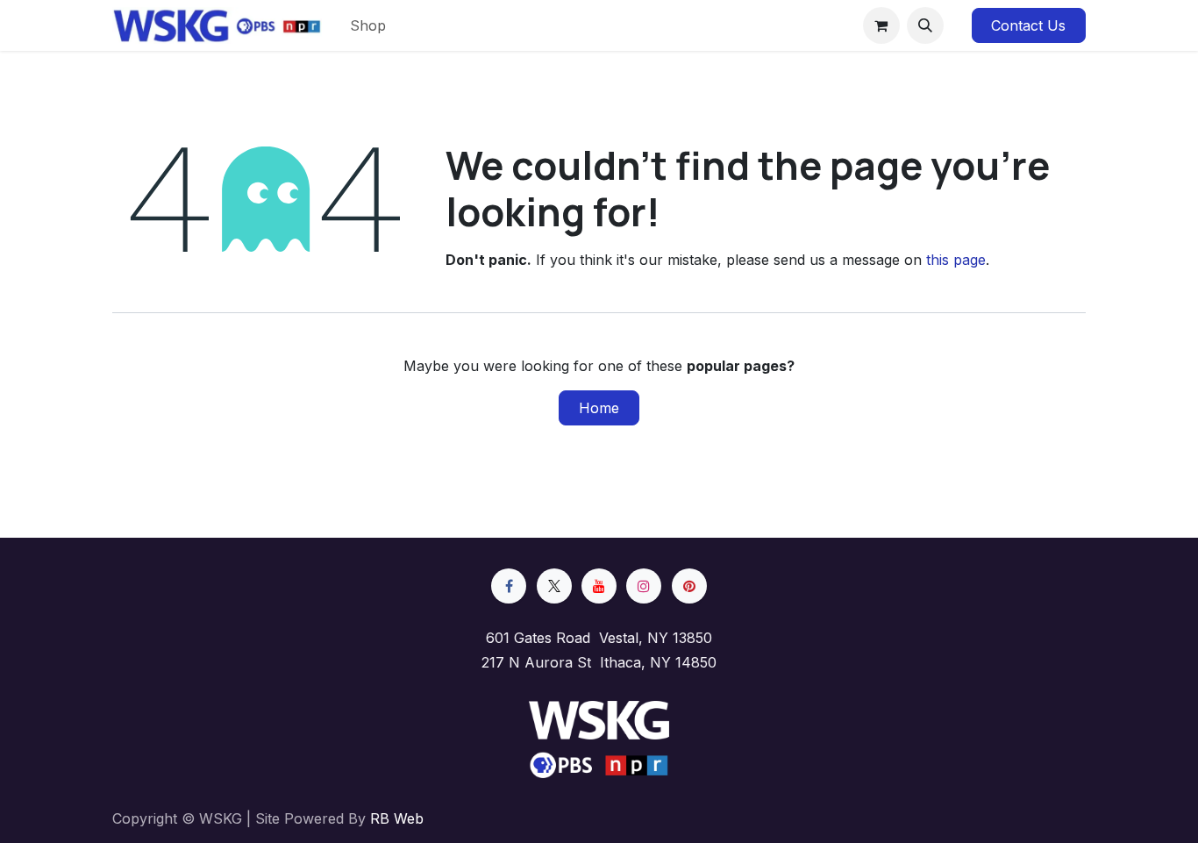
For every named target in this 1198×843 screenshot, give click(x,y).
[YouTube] (599, 586)
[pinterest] (689, 586)
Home (599, 408)
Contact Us (1028, 25)
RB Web (397, 818)
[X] (554, 586)
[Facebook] (508, 586)
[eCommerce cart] (881, 25)
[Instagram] (643, 586)
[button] (925, 25)
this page (956, 259)
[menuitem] (368, 25)
